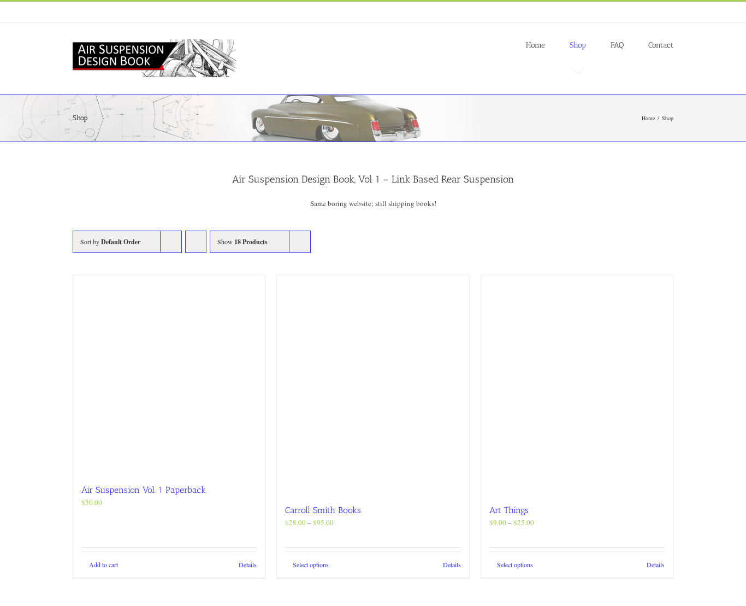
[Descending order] (195, 242)
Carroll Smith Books (323, 510)
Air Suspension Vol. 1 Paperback (143, 490)
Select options (311, 564)
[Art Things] (577, 384)
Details (248, 564)
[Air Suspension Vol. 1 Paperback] (169, 374)
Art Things (509, 510)
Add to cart (103, 564)
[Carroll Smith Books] (373, 384)
